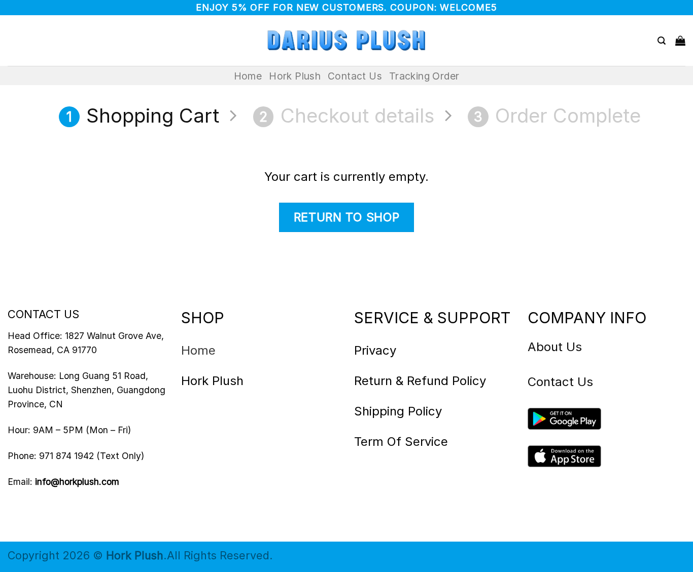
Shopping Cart (142, 115)
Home (248, 76)
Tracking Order (424, 76)
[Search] (661, 41)
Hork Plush (295, 76)
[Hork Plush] (346, 40)
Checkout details (346, 115)
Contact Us (355, 76)
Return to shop (347, 217)
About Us (555, 346)
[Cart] (680, 40)
